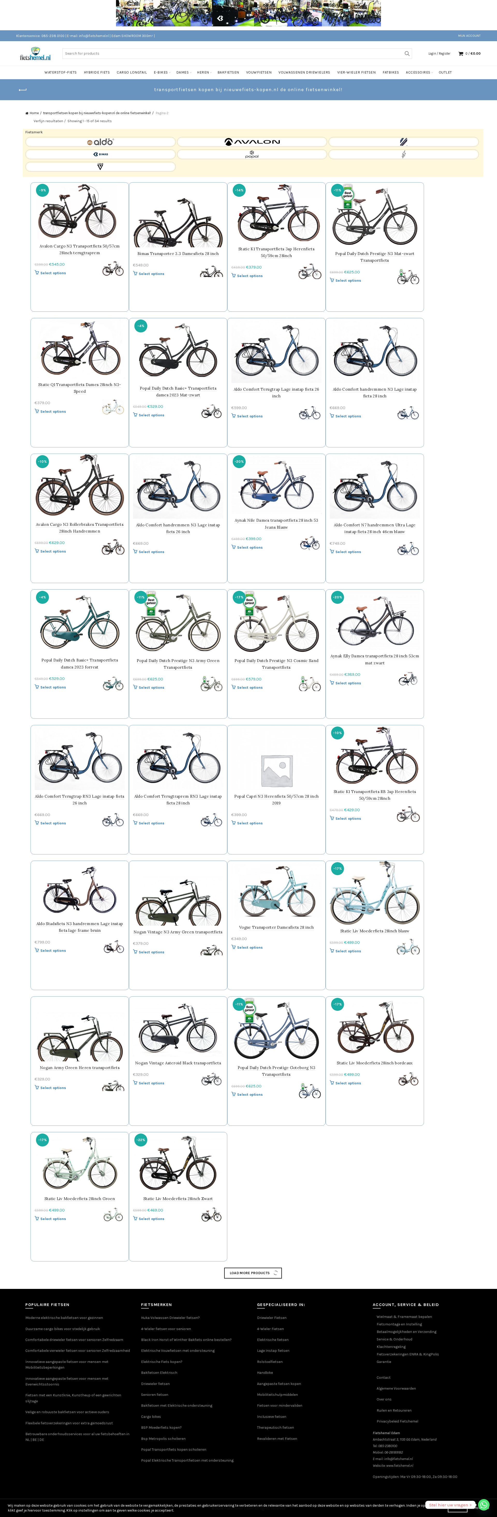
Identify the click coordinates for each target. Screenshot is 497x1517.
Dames (182, 72)
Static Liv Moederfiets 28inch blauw (375, 930)
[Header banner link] (240, 15)
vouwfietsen (259, 72)
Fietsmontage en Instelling (399, 1449)
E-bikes (161, 72)
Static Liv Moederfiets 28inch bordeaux (375, 1063)
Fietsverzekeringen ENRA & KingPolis (408, 1479)
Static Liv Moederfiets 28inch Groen (80, 1198)
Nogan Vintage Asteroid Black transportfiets (178, 1063)
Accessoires (418, 72)
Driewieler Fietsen (272, 1442)
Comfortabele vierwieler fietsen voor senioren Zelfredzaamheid (77, 1475)
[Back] (22, 90)
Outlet (445, 72)
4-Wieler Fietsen (270, 1453)
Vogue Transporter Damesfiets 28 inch (276, 927)
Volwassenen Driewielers (304, 72)
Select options (53, 273)
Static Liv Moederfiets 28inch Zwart (178, 1198)
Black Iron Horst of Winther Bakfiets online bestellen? (186, 1464)
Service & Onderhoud (394, 1464)
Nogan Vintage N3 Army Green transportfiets (178, 932)
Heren (203, 72)
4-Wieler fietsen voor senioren (166, 1453)
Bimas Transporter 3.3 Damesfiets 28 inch (178, 253)
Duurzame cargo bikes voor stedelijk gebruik (62, 1453)
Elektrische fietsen (273, 1464)
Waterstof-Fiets (61, 72)
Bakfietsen (228, 72)
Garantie (384, 1486)
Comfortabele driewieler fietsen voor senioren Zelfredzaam (74, 1464)
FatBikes (391, 72)
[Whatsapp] (483, 1505)
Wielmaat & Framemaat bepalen (404, 1441)
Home (34, 113)
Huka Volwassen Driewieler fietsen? (170, 1442)
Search (407, 53)
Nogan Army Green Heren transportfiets (80, 1067)
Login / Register (439, 53)
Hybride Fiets (97, 72)
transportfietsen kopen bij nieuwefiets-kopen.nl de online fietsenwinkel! (97, 113)
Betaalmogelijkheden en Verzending (406, 1456)
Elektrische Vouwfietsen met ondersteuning (178, 1475)
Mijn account (469, 36)
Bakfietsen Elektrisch (159, 1497)
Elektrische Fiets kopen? (161, 1486)
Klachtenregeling (391, 1471)
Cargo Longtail (132, 72)
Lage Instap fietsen (273, 1475)
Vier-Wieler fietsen (356, 72)
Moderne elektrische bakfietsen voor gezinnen (64, 1442)
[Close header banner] (489, 15)
